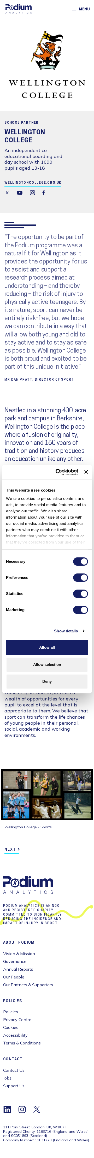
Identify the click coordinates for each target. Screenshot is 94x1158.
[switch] (80, 577)
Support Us (14, 1085)
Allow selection (47, 664)
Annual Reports (18, 969)
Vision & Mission (19, 953)
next (10, 850)
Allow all (47, 647)
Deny (47, 681)
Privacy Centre (17, 1019)
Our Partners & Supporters (28, 984)
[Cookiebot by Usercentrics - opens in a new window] (58, 472)
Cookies (10, 1027)
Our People (13, 977)
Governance (14, 961)
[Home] (18, 9)
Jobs (7, 1078)
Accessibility (15, 1035)
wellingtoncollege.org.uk (32, 182)
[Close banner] (86, 472)
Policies (10, 1011)
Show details (66, 631)
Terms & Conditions (22, 1042)
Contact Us (14, 1070)
